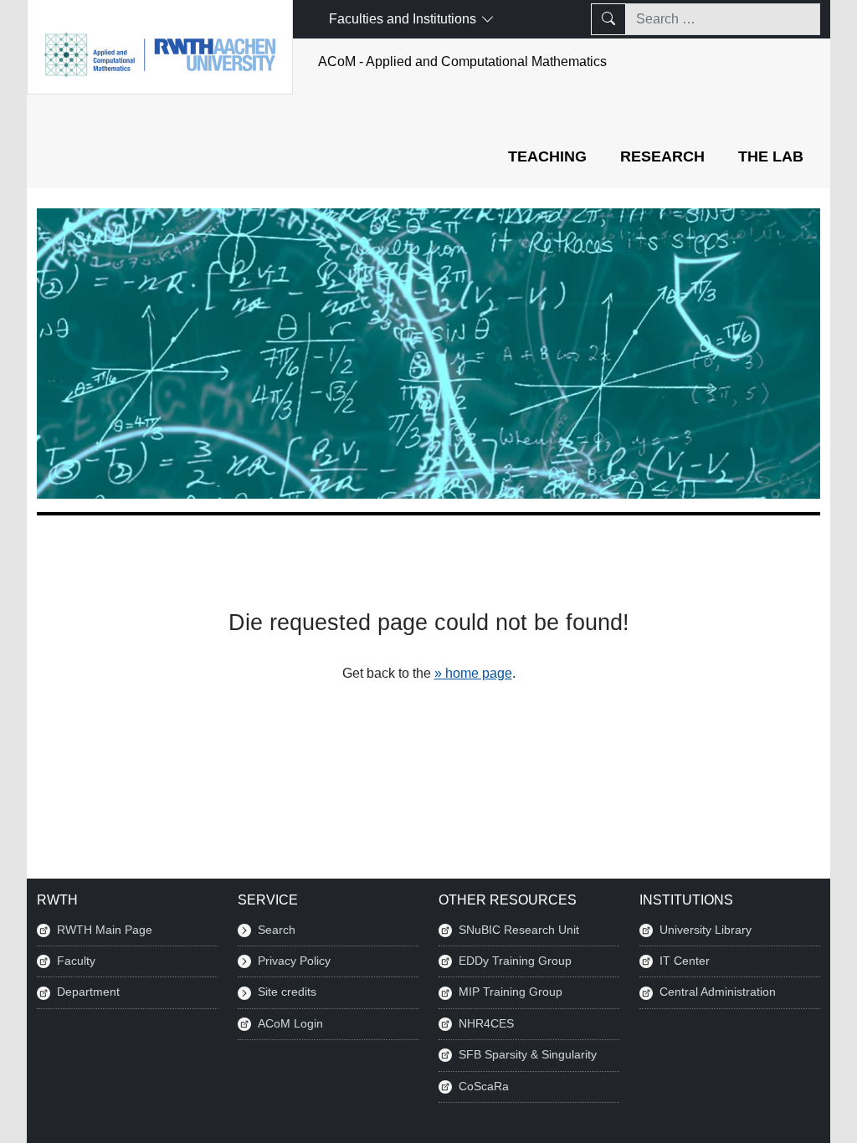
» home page (473, 673)
